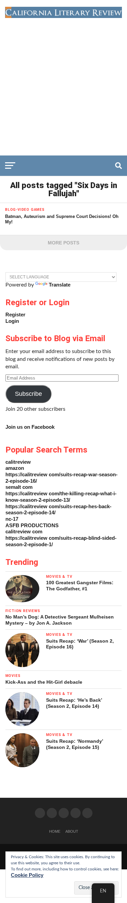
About (71, 831)
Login (12, 321)
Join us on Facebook (30, 427)
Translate (59, 285)
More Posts (63, 242)
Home (54, 831)
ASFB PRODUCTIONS (32, 525)
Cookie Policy (27, 875)
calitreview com (23, 531)
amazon (14, 468)
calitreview (18, 462)
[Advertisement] (63, 85)
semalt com (19, 487)
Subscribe (28, 393)
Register (15, 314)
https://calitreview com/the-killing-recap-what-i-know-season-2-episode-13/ (61, 497)
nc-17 (11, 519)
